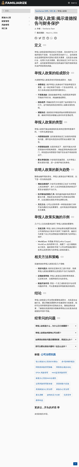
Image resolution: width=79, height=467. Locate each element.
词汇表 (4, 28)
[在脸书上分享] (36, 38)
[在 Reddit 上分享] (48, 38)
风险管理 (5, 24)
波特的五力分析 (53, 395)
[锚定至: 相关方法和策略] (62, 257)
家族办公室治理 (62, 389)
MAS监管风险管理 (59, 372)
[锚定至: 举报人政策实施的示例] (72, 217)
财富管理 (5, 21)
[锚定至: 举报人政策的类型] (65, 122)
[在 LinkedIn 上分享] (44, 38)
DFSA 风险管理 (42, 372)
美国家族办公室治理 (44, 389)
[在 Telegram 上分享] (56, 38)
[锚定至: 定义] (44, 45)
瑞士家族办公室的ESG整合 (47, 361)
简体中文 (74, 3)
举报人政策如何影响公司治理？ (48, 332)
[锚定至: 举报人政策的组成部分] (72, 73)
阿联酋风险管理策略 (44, 367)
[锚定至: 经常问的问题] (58, 318)
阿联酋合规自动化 (63, 367)
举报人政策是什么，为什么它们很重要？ (52, 326)
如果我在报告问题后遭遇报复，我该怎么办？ (54, 339)
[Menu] (69, 3)
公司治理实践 (48, 354)
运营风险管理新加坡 (44, 383)
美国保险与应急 (62, 383)
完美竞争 (67, 395)
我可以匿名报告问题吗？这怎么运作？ (51, 346)
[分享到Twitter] (40, 38)
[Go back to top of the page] (75, 463)
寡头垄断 (39, 395)
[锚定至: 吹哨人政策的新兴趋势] (72, 169)
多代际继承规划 (68, 361)
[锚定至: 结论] (44, 293)
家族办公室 (6, 17)
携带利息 (39, 400)
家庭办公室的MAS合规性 (46, 378)
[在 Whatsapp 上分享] (52, 38)
